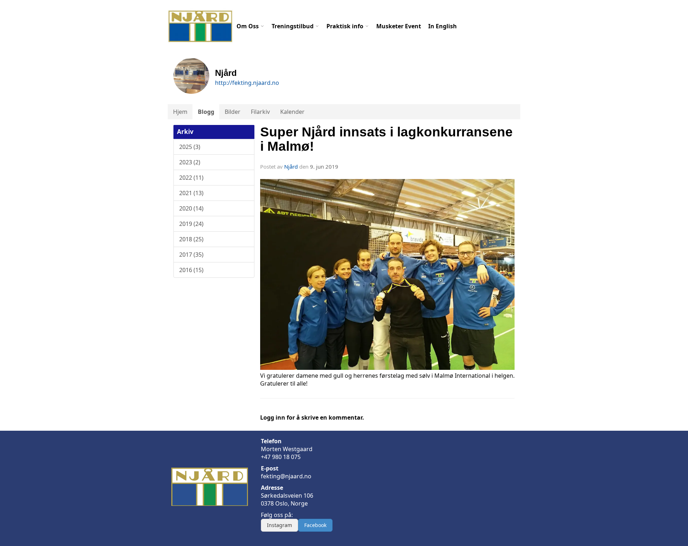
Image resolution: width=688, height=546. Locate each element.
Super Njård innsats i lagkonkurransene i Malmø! (386, 139)
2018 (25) (191, 239)
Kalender (292, 112)
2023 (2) (189, 162)
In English (442, 26)
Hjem (180, 112)
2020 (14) (191, 208)
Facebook (315, 525)
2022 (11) (191, 178)
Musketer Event (398, 26)
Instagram (279, 525)
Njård (291, 166)
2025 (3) (189, 147)
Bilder (232, 112)
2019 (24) (191, 224)
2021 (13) (191, 193)
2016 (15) (191, 270)
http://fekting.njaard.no (247, 83)
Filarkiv (260, 112)
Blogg (206, 112)
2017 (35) (191, 254)
